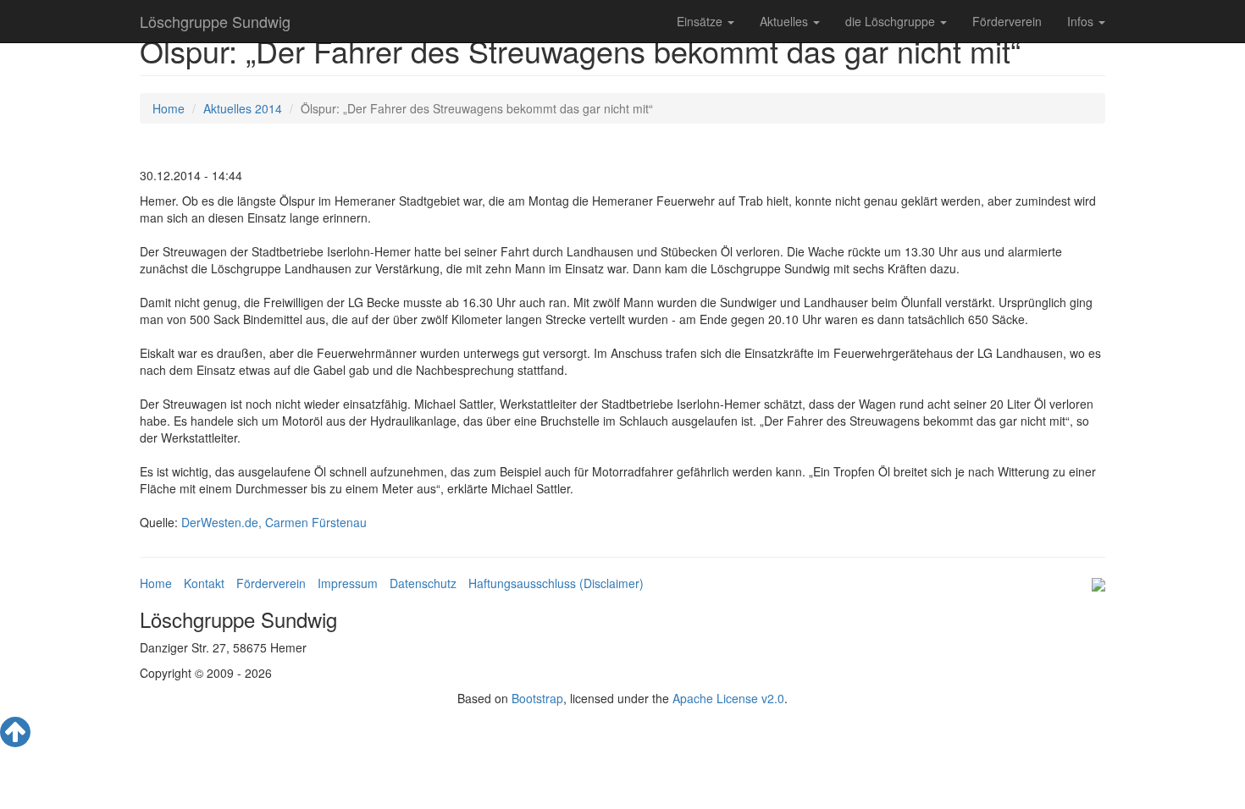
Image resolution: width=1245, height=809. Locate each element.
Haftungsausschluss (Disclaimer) (556, 583)
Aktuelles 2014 (242, 108)
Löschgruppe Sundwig (215, 21)
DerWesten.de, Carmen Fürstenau (274, 522)
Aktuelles (785, 21)
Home (168, 108)
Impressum (348, 583)
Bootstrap (537, 698)
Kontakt (204, 583)
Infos (1082, 21)
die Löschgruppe (891, 21)
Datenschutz (423, 583)
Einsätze (701, 21)
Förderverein (1007, 21)
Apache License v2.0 (728, 698)
